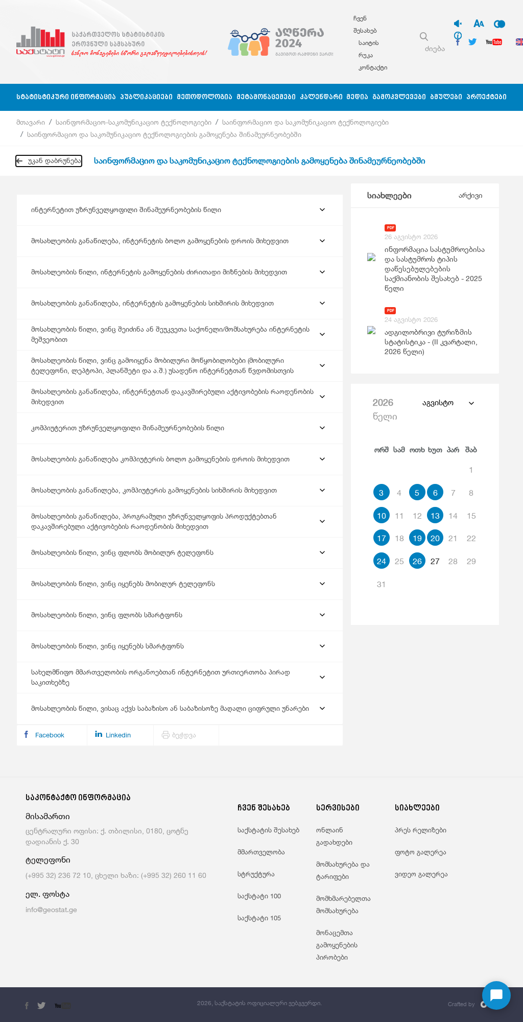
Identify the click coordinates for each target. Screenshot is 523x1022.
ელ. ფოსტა (47, 894)
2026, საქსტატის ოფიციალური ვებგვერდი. (259, 1003)
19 (417, 538)
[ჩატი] (496, 995)
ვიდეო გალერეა (421, 874)
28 (453, 561)
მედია (357, 97)
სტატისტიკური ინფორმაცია (66, 97)
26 (417, 561)
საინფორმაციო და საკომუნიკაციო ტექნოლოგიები (305, 122)
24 (381, 561)
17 (381, 538)
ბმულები (446, 97)
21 (453, 538)
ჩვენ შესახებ (263, 809)
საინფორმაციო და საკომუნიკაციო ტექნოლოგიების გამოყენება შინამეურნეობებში (164, 134)
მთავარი (30, 122)
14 (453, 515)
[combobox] (447, 403)
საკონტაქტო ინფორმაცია (78, 798)
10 (381, 515)
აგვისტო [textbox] (438, 402)
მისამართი (48, 816)
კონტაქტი (373, 67)
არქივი (471, 195)
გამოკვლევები (399, 97)
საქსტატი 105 (259, 918)
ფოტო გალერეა (420, 852)
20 (435, 538)
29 (471, 561)
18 (399, 538)
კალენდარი (321, 97)
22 (471, 538)
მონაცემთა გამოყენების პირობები (337, 944)
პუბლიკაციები (146, 97)
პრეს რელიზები (420, 830)
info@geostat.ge (51, 909)
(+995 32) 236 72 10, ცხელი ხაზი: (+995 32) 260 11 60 (116, 875)
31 (381, 584)
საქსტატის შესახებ (268, 830)
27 (435, 561)
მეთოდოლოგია (204, 97)
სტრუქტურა (256, 874)
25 (399, 561)
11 (399, 515)
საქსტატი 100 (259, 896)
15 (471, 515)
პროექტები (486, 97)
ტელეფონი (48, 860)
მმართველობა (261, 852)
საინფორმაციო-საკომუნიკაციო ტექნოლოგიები (133, 122)
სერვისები (338, 809)
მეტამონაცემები (266, 97)
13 (435, 515)
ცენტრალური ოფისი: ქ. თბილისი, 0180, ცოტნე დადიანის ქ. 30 (107, 836)
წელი (385, 409)
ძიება (435, 48)
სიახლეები (389, 195)
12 (417, 515)
